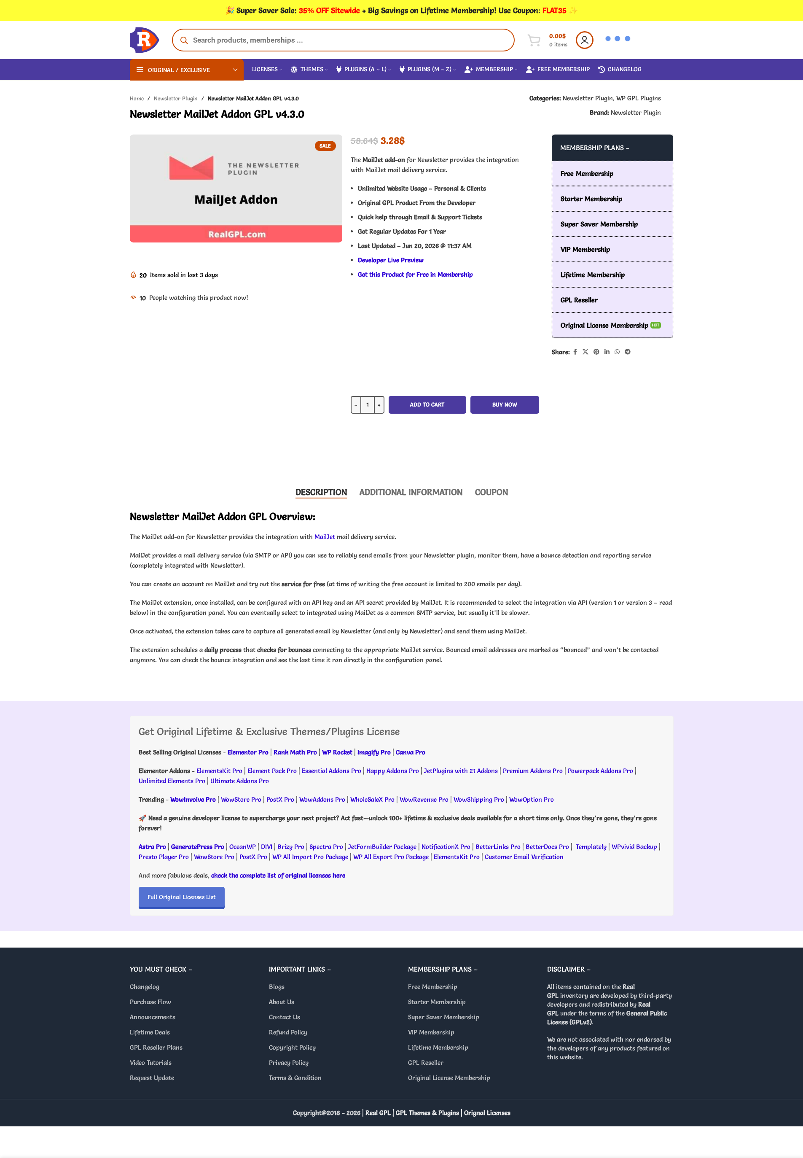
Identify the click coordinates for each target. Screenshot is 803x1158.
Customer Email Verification (524, 857)
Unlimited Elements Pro (172, 781)
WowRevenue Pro (424, 799)
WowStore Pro (241, 799)
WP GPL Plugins (638, 98)
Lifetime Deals (150, 1032)
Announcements (152, 1017)
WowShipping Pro (479, 799)
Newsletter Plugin (176, 98)
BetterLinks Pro (498, 847)
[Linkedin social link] (607, 352)
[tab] (321, 492)
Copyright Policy (292, 1047)
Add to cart (427, 404)
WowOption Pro (531, 799)
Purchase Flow (150, 1002)
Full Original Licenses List (182, 897)
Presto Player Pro (164, 857)
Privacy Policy (289, 1062)
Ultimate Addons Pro (239, 781)
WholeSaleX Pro (372, 799)
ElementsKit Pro (219, 771)
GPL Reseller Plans (156, 1047)
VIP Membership (431, 1032)
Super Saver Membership (443, 1017)
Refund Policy (288, 1032)
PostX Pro (280, 799)
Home (137, 98)
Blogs (277, 987)
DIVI (267, 847)
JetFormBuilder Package (382, 847)
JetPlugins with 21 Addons (461, 771)
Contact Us (284, 1017)
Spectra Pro (326, 847)
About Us (281, 1002)
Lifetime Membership (438, 1047)
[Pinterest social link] (596, 352)
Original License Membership (449, 1078)
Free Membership (432, 987)
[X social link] (585, 352)
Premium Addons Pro (533, 771)
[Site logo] (144, 38)
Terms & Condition (295, 1078)
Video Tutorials (151, 1062)
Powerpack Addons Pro (600, 771)
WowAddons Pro (322, 799)
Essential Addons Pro (331, 771)
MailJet (324, 537)
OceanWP (243, 847)
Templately (591, 847)
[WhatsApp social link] (617, 352)
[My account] (585, 40)
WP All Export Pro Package (391, 857)
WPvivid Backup (635, 847)
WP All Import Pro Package (310, 857)
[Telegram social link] (627, 352)
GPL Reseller (425, 1062)
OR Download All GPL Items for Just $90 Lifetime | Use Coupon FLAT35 (444, 453)
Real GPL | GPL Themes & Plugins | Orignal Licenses (437, 1113)
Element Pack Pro (272, 771)
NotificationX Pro (446, 847)
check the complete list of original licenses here (278, 875)
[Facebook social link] (575, 352)
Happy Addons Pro (392, 771)
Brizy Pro (290, 847)
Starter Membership (437, 1002)
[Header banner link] (401, 10)
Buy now (504, 404)
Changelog (144, 987)
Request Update (152, 1078)
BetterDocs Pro (547, 847)
